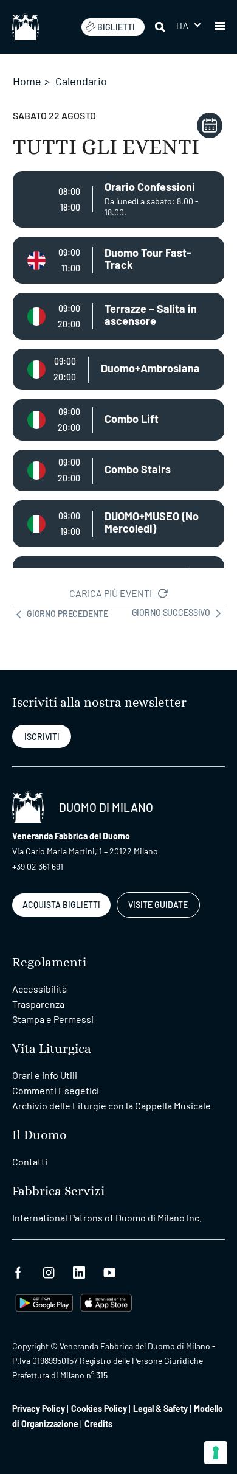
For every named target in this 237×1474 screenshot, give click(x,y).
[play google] (44, 1301)
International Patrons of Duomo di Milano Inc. (107, 1217)
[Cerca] (161, 27)
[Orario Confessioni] (118, 199)
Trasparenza (38, 1004)
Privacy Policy (38, 1408)
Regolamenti (49, 962)
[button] (188, 25)
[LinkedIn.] (79, 1271)
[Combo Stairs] (118, 470)
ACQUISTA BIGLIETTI (61, 904)
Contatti (29, 1161)
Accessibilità (39, 988)
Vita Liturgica (51, 1049)
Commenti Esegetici (55, 1090)
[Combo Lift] (118, 420)
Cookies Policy (99, 1408)
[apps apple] (106, 1301)
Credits (98, 1424)
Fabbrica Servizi (58, 1191)
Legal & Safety (160, 1408)
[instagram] (49, 1271)
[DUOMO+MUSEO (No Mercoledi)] (118, 523)
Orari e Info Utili (44, 1075)
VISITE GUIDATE (158, 904)
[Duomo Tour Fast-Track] (118, 260)
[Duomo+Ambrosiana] (118, 369)
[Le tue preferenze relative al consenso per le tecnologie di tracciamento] (215, 1452)
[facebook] (18, 1271)
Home (27, 81)
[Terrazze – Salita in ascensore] (118, 316)
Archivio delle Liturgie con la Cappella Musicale (111, 1105)
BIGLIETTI (116, 27)
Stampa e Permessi (53, 1019)
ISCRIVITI (42, 737)
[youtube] (109, 1271)
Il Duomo (39, 1135)
